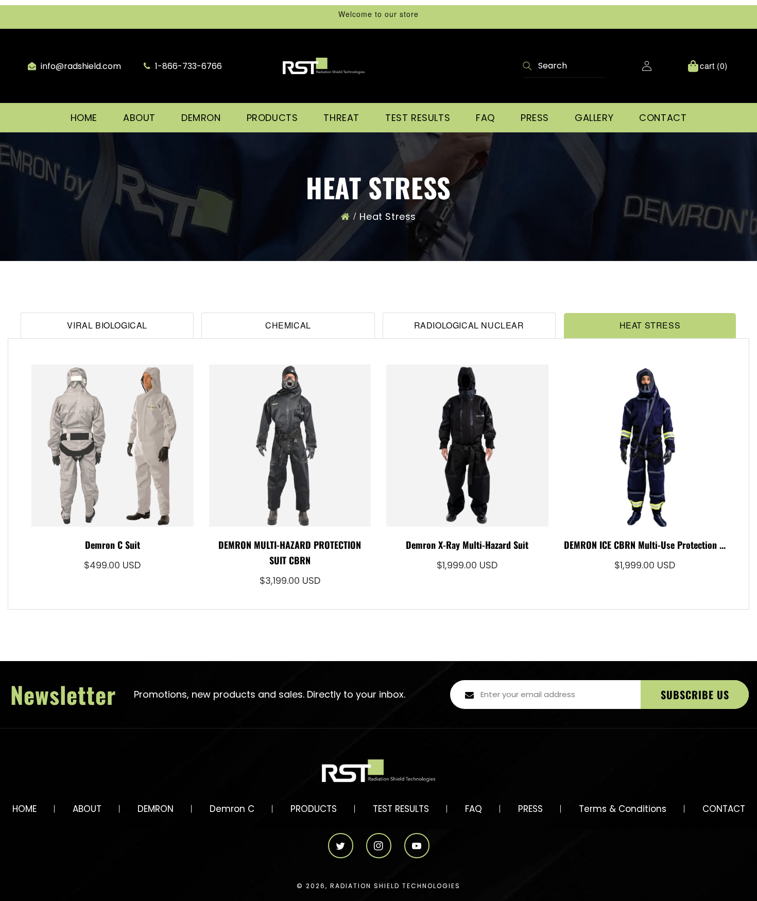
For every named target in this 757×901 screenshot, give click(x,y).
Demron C (232, 809)
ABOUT (87, 809)
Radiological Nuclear (469, 325)
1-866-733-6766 (187, 66)
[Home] (345, 216)
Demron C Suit (112, 544)
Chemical (288, 325)
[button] (139, 118)
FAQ (473, 809)
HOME (24, 809)
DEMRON (155, 809)
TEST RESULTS (401, 809)
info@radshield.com (80, 66)
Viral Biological (107, 325)
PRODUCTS (313, 809)
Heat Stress (387, 216)
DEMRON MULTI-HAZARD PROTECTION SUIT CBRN (289, 552)
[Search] (528, 67)
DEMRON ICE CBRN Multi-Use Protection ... (645, 544)
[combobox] (564, 66)
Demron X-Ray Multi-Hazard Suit (467, 544)
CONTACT (723, 809)
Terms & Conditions (622, 809)
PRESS (530, 809)
